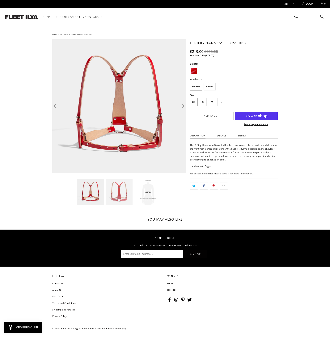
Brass (210, 86)
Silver (196, 86)
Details (221, 135)
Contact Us (58, 283)
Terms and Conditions (64, 303)
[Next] (183, 106)
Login (310, 3)
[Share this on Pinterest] (214, 186)
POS (94, 328)
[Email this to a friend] (224, 186)
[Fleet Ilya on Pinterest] (183, 299)
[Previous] (55, 106)
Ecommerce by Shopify (114, 328)
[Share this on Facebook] (204, 186)
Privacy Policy (59, 316)
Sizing (242, 135)
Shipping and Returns (63, 309)
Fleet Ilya (65, 328)
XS (193, 102)
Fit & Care (57, 296)
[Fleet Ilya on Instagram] (176, 299)
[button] (48, 17)
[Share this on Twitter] (194, 186)
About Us (57, 290)
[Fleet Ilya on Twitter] (189, 299)
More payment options (256, 124)
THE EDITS (172, 290)
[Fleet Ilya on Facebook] (170, 299)
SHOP (170, 283)
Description (197, 135)
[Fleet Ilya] (21, 17)
